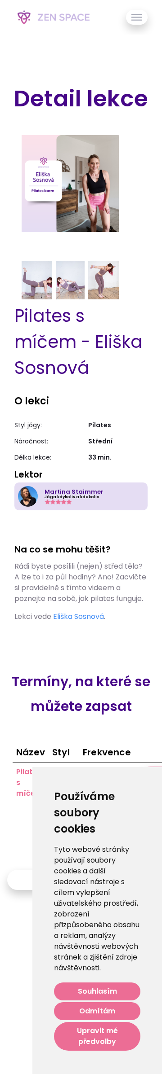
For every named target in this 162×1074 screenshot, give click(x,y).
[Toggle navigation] (137, 17)
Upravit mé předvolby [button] (97, 1036)
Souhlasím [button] (97, 991)
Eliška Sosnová (78, 616)
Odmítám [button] (97, 1011)
